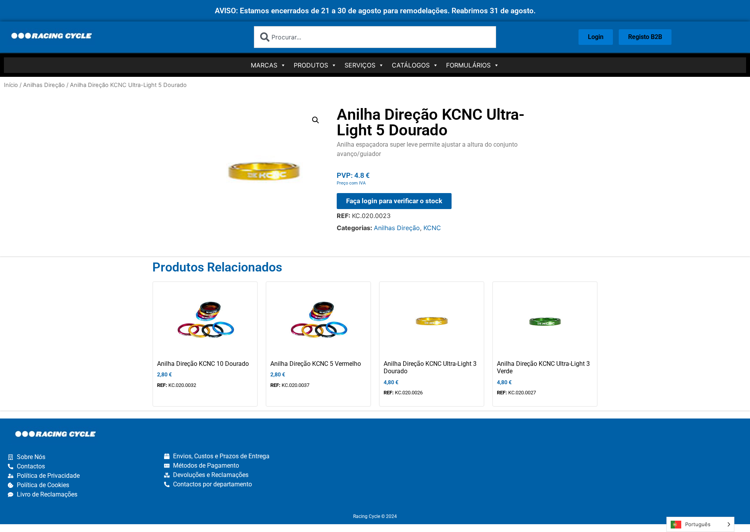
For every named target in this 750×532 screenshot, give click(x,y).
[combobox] (375, 37)
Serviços (360, 65)
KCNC (432, 228)
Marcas (264, 65)
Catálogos (411, 65)
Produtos (311, 65)
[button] (316, 120)
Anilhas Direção (44, 85)
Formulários (468, 65)
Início (11, 85)
